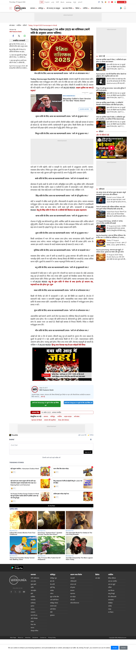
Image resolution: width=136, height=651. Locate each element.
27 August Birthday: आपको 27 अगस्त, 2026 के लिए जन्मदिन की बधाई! (109, 222)
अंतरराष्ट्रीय (33, 590)
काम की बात (34, 615)
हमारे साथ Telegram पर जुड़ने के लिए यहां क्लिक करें (78, 402)
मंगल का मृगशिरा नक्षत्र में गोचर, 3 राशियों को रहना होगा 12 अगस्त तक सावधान (111, 60)
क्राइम (32, 621)
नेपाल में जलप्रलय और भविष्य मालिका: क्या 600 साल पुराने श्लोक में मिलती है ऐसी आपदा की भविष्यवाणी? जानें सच (110, 208)
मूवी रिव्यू (52, 587)
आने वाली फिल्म (54, 600)
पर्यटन (51, 593)
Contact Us (43, 637)
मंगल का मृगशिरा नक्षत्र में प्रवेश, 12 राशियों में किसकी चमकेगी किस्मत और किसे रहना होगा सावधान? (109, 103)
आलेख (52, 590)
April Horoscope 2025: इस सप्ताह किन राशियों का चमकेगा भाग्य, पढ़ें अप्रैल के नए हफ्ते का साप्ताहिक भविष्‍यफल (18, 67)
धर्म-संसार (12, 25)
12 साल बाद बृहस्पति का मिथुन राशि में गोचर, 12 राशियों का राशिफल (18, 56)
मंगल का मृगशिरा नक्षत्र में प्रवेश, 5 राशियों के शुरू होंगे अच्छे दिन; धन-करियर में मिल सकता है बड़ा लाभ (110, 118)
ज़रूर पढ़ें (102, 56)
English (47, 2)
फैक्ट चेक (33, 624)
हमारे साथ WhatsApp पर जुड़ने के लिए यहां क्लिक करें (45, 404)
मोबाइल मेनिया (34, 631)
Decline (123, 647)
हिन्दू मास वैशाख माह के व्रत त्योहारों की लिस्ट (68, 344)
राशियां (110, 587)
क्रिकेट (77, 8)
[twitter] (102, 2)
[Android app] (17, 568)
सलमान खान (53, 606)
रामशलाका (111, 600)
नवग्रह (109, 609)
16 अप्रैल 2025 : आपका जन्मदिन (51, 412)
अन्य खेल (97, 578)
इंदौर (32, 593)
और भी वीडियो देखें (102, 135)
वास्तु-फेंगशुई (111, 593)
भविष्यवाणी (73, 581)
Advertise (27, 637)
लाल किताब (111, 590)
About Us (20, 637)
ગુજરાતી (80, 2)
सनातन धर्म (73, 584)
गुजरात (32, 606)
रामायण (72, 590)
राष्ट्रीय (32, 587)
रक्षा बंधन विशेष (67, 8)
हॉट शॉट (52, 581)
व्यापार (32, 628)
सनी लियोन (53, 609)
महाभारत (72, 593)
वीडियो (101, 131)
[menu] (11, 8)
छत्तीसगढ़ (33, 603)
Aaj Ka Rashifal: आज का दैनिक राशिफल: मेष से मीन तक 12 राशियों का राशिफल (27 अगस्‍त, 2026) (110, 236)
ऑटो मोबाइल (34, 618)
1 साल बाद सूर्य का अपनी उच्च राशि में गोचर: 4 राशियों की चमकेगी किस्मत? (17, 61)
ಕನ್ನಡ (74, 2)
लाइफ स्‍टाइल (68, 416)
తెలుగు (62, 2)
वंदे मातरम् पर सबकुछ (53, 8)
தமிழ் (52, 2)
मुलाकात (52, 615)
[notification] (125, 8)
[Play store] (121, 8)
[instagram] (108, 2)
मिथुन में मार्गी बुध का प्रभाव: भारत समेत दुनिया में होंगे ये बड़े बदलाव (111, 89)
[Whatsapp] (115, 2)
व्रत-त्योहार (73, 597)
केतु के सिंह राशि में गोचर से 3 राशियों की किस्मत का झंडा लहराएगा (17, 50)
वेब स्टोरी (52, 584)
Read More (46, 375)
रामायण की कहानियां (50, 420)
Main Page (13, 637)
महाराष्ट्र (32, 609)
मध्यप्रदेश (33, 600)
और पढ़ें (43, 397)
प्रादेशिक (33, 597)
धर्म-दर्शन (72, 600)
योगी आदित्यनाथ (35, 578)
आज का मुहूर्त (111, 584)
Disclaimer (35, 637)
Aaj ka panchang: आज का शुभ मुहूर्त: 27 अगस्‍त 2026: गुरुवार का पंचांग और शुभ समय (110, 251)
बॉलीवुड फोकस (54, 603)
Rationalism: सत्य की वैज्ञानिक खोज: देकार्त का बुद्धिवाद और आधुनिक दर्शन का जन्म (111, 75)
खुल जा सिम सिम (54, 597)
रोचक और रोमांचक (63, 420)
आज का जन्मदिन (112, 581)
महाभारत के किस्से (36, 420)
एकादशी (72, 578)
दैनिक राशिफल (112, 578)
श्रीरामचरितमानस (96, 8)
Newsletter (121, 2)
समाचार (32, 8)
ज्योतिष (85, 8)
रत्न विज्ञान (110, 612)
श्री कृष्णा (72, 587)
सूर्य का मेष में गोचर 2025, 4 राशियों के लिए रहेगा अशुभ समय (18, 45)
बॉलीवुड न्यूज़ (53, 578)
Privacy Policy (52, 637)
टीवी (51, 612)
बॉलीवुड (40, 8)
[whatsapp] (24, 35)
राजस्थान (33, 612)
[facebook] (99, 2)
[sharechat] (105, 2)
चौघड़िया (110, 603)
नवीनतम (101, 189)
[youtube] (112, 2)
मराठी (57, 2)
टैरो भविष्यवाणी (112, 597)
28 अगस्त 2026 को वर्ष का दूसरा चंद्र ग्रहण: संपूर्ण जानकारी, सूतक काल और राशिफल (111, 193)
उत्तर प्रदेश (33, 581)
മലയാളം (68, 2)
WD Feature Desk (16, 31)
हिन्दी (42, 2)
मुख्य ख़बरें (33, 584)
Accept (115, 647)
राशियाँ (25, 25)
